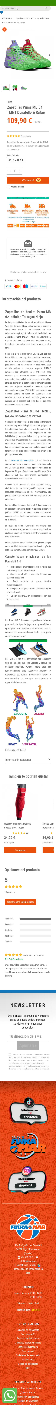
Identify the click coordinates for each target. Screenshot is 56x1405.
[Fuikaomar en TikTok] (28, 1111)
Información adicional (18, 759)
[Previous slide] (7, 55)
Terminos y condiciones (28, 1396)
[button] (6, 87)
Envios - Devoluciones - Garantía (28, 1388)
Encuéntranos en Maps (26, 1265)
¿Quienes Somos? (28, 1392)
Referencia (10, 750)
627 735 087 (27, 1257)
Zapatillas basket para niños (28, 1342)
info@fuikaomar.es (28, 1261)
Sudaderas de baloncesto (28, 1355)
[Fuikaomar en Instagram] (28, 1180)
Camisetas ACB (28, 1334)
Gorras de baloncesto (28, 1363)
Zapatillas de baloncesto (28, 1338)
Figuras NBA (28, 1359)
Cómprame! (28, 180)
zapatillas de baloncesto (22, 460)
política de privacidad (41, 1069)
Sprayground (28, 1351)
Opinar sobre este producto (20, 902)
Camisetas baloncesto (28, 1346)
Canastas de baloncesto (28, 1330)
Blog (28, 1368)
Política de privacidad (28, 1401)
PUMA (9, 102)
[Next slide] (49, 55)
